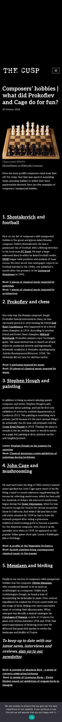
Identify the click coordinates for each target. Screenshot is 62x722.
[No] (58, 712)
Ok (31, 717)
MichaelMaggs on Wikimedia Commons (22, 165)
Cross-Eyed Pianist (13, 426)
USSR (5, 259)
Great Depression (32, 504)
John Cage (18, 465)
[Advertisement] (31, 32)
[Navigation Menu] (56, 70)
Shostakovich (21, 217)
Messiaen (17, 565)
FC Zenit (26, 251)
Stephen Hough (23, 381)
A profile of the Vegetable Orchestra (31, 545)
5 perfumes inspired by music (27, 364)
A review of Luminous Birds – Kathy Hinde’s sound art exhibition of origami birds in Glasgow (30, 681)
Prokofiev (17, 302)
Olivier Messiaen (42, 583)
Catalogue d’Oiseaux (14, 617)
